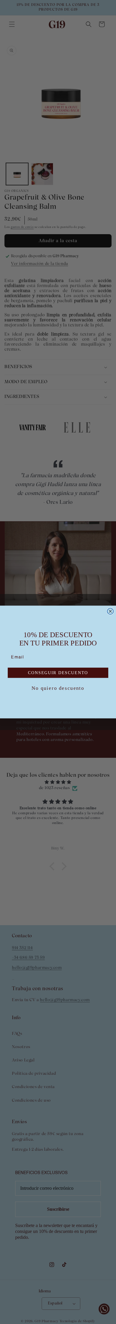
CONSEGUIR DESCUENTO (58, 673)
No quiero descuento (58, 688)
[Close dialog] (110, 611)
